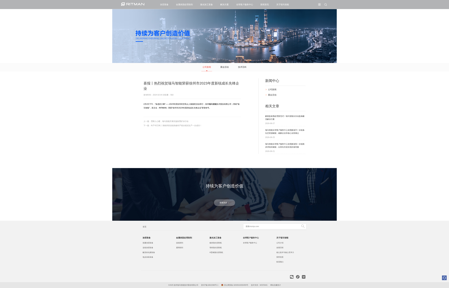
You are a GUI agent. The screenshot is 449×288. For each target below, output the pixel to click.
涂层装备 (164, 4)
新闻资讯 (264, 4)
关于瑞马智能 (282, 4)
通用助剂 (179, 248)
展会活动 (224, 67)
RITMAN (162, 108)
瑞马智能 (212, 104)
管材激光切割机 (216, 248)
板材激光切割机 (216, 243)
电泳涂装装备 (148, 257)
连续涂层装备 (148, 248)
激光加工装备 (206, 4)
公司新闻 (207, 67)
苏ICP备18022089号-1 (209, 285)
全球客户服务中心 (244, 4)
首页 (144, 227)
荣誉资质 (279, 257)
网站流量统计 (275, 285)
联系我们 (279, 262)
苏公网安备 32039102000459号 (236, 285)
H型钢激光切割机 (216, 252)
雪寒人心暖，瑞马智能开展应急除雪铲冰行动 (169, 121)
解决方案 (224, 4)
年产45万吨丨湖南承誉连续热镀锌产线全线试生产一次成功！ (176, 126)
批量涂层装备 (148, 243)
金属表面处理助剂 (184, 4)
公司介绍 (279, 243)
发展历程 (279, 248)
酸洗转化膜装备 (149, 252)
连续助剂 (179, 243)
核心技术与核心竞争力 (285, 252)
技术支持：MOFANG (259, 285)
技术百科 (242, 67)
